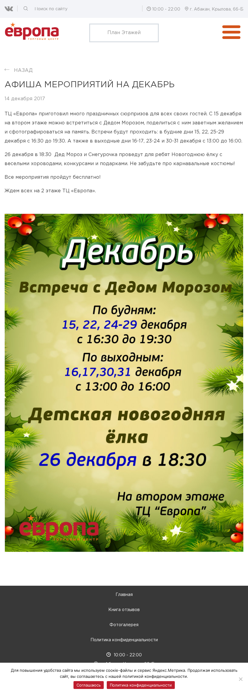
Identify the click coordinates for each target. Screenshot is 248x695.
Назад (23, 70)
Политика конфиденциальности (124, 640)
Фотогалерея (124, 625)
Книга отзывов (124, 610)
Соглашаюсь (89, 685)
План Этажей (124, 32)
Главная (124, 595)
